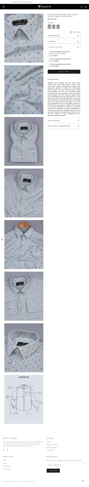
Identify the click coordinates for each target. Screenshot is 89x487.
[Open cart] (85, 7)
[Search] (82, 7)
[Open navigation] (4, 6)
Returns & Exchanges (52, 445)
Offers (5, 460)
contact (5, 463)
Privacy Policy (50, 450)
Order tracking (7, 469)
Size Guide (76, 32)
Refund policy (6, 466)
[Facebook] (3, 450)
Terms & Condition (52, 447)
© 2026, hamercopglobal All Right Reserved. (19, 481)
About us (49, 442)
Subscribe (53, 470)
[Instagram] (7, 450)
